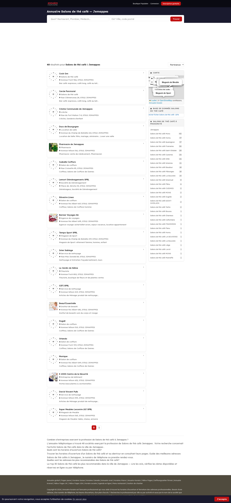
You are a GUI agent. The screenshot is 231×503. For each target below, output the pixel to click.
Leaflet (154, 100)
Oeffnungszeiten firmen (163, 480)
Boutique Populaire (140, 4)
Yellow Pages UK (60, 483)
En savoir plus (79, 499)
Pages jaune (66, 480)
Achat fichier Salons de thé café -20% (164, 115)
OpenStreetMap (166, 100)
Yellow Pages (147, 480)
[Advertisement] (115, 41)
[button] (152, 78)
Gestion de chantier (135, 483)
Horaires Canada (93, 480)
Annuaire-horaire (155, 103)
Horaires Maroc (120, 480)
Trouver (176, 19)
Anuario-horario (134, 480)
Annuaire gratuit (53, 480)
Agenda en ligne (104, 483)
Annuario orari (106, 480)
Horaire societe (91, 483)
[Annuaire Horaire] (52, 3)
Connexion (154, 4)
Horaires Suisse (78, 480)
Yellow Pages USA (76, 483)
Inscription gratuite (171, 4)
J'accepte (222, 499)
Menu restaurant (119, 483)
